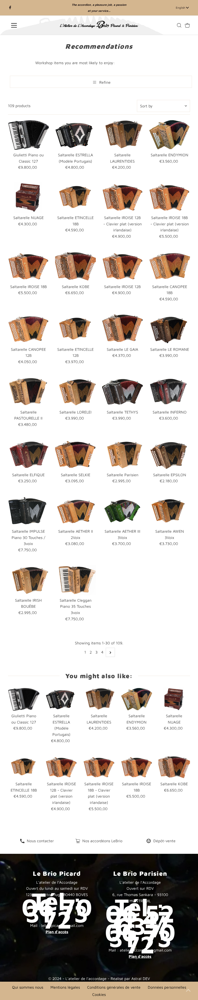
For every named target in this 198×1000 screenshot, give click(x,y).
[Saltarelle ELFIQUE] (28, 454)
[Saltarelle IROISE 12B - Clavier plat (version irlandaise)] (122, 197)
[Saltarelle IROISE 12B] (122, 266)
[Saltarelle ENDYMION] (169, 134)
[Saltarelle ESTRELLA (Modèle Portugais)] (75, 134)
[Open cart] (187, 25)
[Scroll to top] (188, 990)
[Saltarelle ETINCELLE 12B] (75, 329)
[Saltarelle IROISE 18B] (28, 266)
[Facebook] (10, 8)
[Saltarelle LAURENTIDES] (122, 134)
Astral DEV (140, 978)
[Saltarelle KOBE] (75, 266)
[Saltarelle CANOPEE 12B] (28, 329)
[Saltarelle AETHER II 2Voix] (75, 511)
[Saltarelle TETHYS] (122, 391)
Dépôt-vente (164, 841)
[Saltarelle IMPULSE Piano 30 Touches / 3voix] (28, 511)
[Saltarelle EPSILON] (169, 454)
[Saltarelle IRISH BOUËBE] (28, 580)
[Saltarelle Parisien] (122, 454)
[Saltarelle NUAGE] (28, 197)
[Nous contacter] (22, 842)
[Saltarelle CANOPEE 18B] (169, 266)
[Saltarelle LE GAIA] (122, 329)
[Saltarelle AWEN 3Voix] (169, 511)
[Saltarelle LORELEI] (75, 391)
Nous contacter (40, 841)
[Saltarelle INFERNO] (169, 391)
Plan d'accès (57, 932)
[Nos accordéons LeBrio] (78, 842)
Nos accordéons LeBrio (102, 841)
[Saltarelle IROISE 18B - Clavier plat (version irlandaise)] (169, 197)
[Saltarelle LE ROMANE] (169, 329)
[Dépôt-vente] (149, 842)
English (181, 7)
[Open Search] (179, 25)
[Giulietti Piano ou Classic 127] (28, 134)
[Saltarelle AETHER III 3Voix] (122, 511)
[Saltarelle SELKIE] (75, 454)
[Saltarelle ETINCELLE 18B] (75, 197)
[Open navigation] (29, 25)
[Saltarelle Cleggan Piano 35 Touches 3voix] (75, 580)
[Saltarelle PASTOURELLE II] (28, 391)
